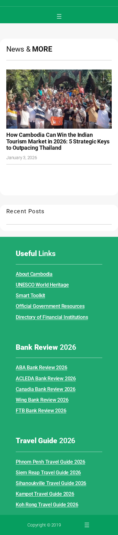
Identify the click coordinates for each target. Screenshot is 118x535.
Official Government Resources (50, 306)
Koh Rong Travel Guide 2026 (47, 505)
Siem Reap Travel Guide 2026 (48, 473)
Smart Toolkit (30, 295)
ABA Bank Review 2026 (41, 368)
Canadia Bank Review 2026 (46, 389)
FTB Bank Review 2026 (41, 411)
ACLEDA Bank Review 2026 (46, 379)
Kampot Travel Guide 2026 (45, 494)
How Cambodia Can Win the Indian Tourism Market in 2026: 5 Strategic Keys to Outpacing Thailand (58, 141)
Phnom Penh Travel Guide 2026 (50, 462)
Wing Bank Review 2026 (42, 400)
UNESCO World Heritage (42, 285)
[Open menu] (59, 16)
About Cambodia (34, 274)
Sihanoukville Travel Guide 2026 (51, 483)
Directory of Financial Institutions (52, 317)
